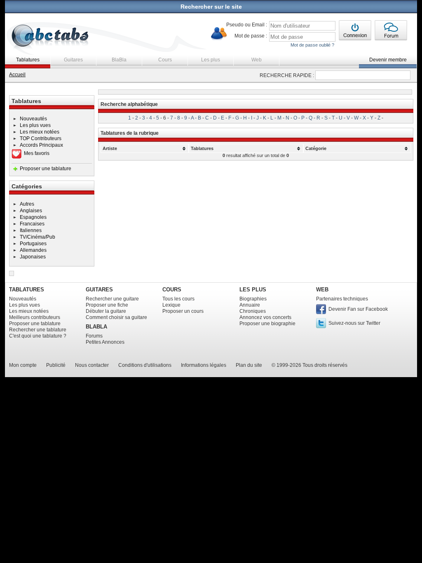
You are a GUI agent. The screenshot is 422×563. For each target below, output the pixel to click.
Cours (165, 60)
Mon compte (23, 365)
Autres (27, 204)
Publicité (56, 365)
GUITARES (99, 289)
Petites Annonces (105, 342)
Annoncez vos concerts (265, 317)
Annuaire (249, 305)
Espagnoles (33, 217)
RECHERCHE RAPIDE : (287, 75)
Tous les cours (178, 299)
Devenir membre (388, 60)
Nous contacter (92, 365)
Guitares (73, 60)
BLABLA (96, 327)
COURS (171, 289)
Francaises (32, 224)
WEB (322, 289)
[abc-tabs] (50, 36)
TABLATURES (26, 289)
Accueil (17, 74)
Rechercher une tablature (37, 330)
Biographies (253, 299)
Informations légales (203, 365)
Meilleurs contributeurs (34, 317)
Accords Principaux (41, 145)
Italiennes (31, 230)
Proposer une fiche (107, 305)
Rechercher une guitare (112, 299)
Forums (94, 336)
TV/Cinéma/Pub (37, 237)
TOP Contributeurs (40, 138)
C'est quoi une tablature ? (37, 336)
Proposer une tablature (45, 168)
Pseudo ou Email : (246, 25)
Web (256, 60)
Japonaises (33, 257)
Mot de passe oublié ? (312, 44)
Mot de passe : (250, 36)
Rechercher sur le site (211, 6)
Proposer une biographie (267, 323)
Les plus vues (35, 125)
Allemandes (33, 250)
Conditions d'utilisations (144, 365)
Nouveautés (33, 119)
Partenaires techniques (342, 299)
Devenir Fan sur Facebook (358, 309)
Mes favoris (36, 153)
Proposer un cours (183, 311)
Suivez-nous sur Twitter (354, 323)
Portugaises (33, 243)
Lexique (171, 305)
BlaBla (119, 60)
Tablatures (28, 60)
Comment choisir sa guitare (116, 317)
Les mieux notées (39, 132)
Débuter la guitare (106, 311)
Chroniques (252, 311)
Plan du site (249, 365)
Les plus (210, 60)
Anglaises (31, 210)
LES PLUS (252, 289)
